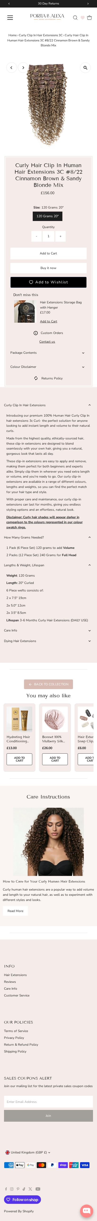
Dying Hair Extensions (20, 641)
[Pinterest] (18, 1189)
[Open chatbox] (86, 1211)
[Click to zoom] (85, 67)
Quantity (48, 227)
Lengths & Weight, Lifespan (24, 565)
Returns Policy (52, 378)
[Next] (23, 67)
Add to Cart (48, 253)
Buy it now (48, 268)
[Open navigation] (14, 18)
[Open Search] (75, 18)
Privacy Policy (14, 1038)
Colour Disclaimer (23, 367)
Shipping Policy (15, 1051)
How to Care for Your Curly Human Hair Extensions (44, 882)
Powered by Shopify (19, 1211)
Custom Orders (52, 333)
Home (12, 35)
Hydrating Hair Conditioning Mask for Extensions (18, 743)
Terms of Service (16, 1031)
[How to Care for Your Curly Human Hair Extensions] (48, 842)
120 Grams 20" (47, 216)
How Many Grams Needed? (24, 537)
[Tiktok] (23, 1189)
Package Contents (23, 352)
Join (48, 1115)
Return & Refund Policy (21, 1044)
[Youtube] (37, 1189)
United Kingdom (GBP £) (29, 1152)
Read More (15, 911)
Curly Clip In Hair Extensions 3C (41, 35)
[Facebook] (6, 1189)
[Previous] (11, 67)
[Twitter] (30, 1189)
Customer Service (16, 995)
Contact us (47, 341)
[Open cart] (89, 18)
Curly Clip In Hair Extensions (25, 405)
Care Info (10, 630)
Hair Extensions (15, 975)
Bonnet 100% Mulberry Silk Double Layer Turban (52, 743)
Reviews (10, 982)
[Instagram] (12, 1189)
